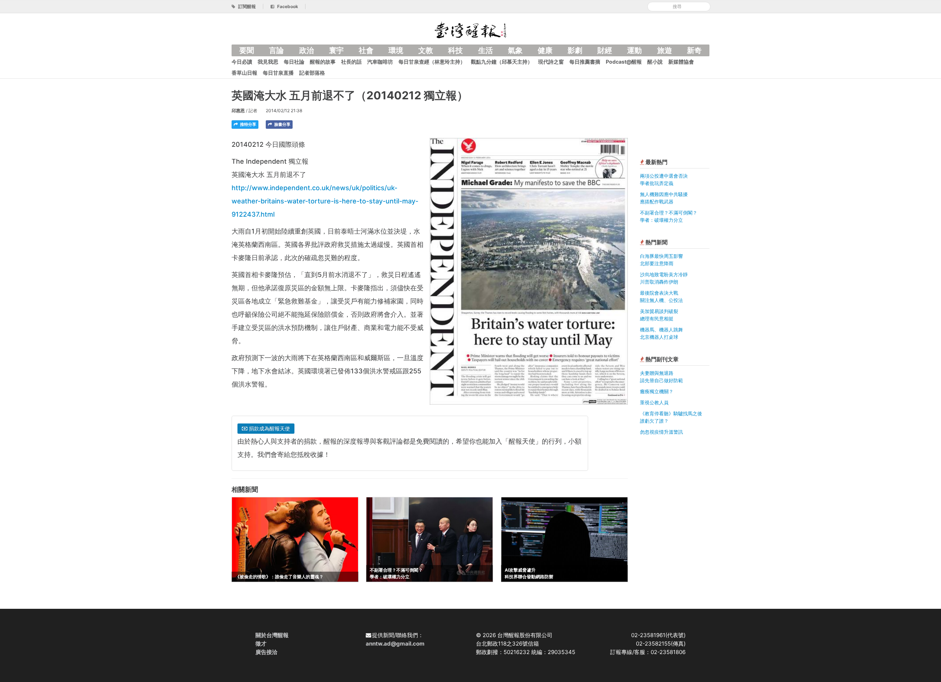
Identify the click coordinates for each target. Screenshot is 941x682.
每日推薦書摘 (584, 61)
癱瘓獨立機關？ (656, 391)
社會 (366, 50)
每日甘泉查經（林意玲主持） (431, 61)
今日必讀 (242, 61)
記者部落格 (312, 73)
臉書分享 (281, 124)
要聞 (246, 50)
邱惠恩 (238, 110)
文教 (425, 50)
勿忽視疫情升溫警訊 (661, 432)
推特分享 (247, 124)
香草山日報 (244, 73)
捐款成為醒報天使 (268, 428)
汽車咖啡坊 (380, 61)
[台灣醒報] (470, 29)
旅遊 (664, 50)
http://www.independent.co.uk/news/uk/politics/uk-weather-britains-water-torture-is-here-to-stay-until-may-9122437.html (325, 201)
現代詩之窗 (551, 61)
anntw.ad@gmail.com (395, 643)
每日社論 (294, 61)
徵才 (260, 643)
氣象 (515, 50)
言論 (276, 50)
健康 (545, 50)
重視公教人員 (654, 402)
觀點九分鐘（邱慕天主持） (502, 61)
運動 (634, 50)
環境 (396, 50)
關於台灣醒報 (272, 635)
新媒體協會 (681, 61)
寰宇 (336, 50)
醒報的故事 (323, 61)
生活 (485, 50)
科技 (455, 50)
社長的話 (351, 61)
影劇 (575, 50)
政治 (306, 50)
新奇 (694, 50)
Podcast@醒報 (624, 61)
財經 (604, 50)
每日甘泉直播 (278, 73)
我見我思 (268, 61)
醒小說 (655, 61)
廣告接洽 (266, 652)
